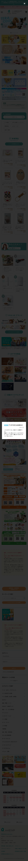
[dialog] (14, 430)
